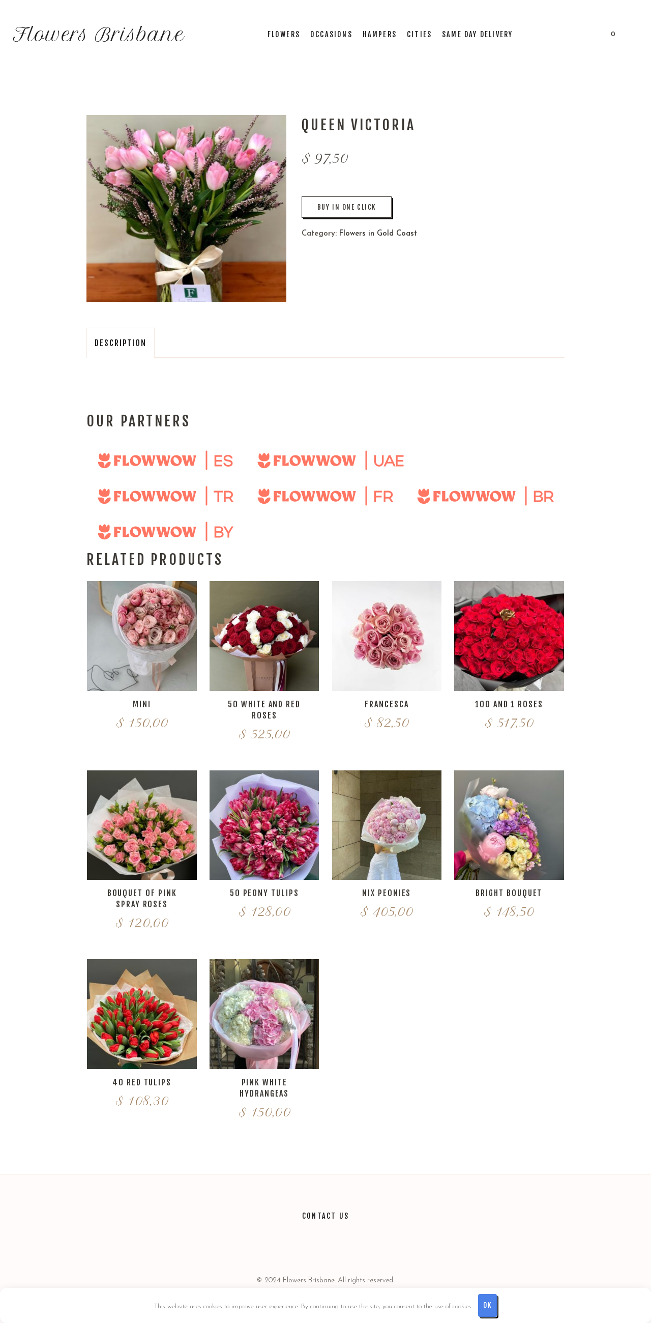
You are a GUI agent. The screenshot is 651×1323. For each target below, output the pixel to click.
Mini (142, 704)
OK (487, 1305)
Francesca (386, 704)
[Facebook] (338, 1245)
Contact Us (325, 1216)
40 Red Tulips (141, 1082)
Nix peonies (386, 893)
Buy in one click (346, 207)
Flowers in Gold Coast (378, 234)
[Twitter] (288, 1245)
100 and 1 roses (509, 704)
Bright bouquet (509, 893)
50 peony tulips (264, 893)
